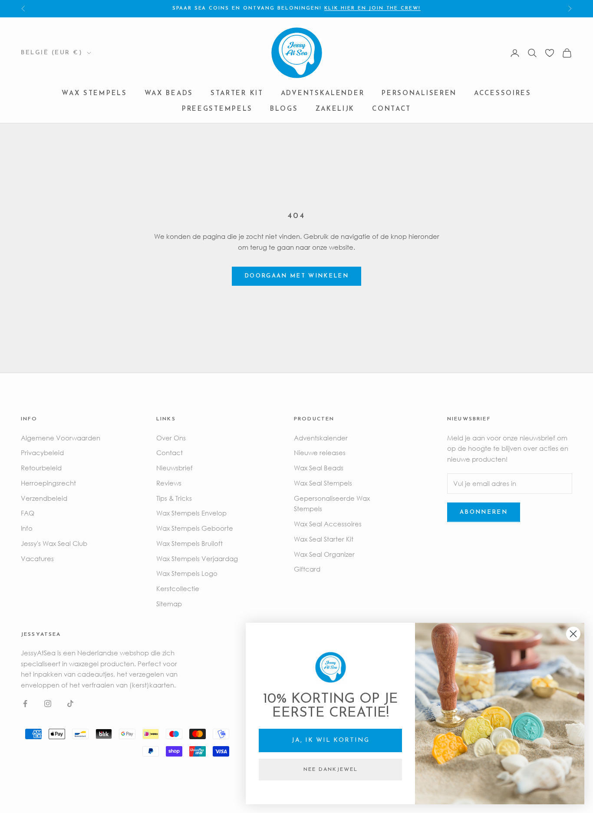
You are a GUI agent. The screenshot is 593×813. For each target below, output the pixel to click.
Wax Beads (169, 94)
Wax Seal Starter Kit (323, 539)
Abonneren (483, 512)
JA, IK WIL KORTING (330, 740)
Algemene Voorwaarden (60, 438)
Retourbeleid (41, 468)
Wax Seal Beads (318, 468)
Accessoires (502, 94)
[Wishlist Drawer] (549, 53)
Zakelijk (335, 109)
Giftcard (307, 569)
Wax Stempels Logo (186, 573)
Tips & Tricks (174, 498)
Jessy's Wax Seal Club (54, 543)
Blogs (284, 109)
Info (27, 528)
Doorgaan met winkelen (296, 276)
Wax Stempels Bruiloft (189, 543)
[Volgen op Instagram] (47, 703)
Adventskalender (323, 94)
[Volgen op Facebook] (25, 703)
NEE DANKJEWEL (330, 769)
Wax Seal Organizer (324, 554)
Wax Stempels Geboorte (194, 528)
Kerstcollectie (177, 588)
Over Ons (171, 438)
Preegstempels (217, 109)
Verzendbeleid (44, 498)
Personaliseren (419, 94)
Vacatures (37, 558)
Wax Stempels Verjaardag (197, 558)
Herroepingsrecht (48, 483)
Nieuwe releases (320, 452)
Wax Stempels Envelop (191, 513)
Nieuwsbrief (174, 468)
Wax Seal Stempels (323, 483)
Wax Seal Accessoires (328, 524)
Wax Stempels (94, 94)
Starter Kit (237, 94)
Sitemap (169, 604)
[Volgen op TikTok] (70, 703)
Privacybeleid (42, 452)
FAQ (27, 513)
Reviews (168, 483)
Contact (391, 109)
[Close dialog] (573, 633)
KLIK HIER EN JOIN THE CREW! (372, 8)
